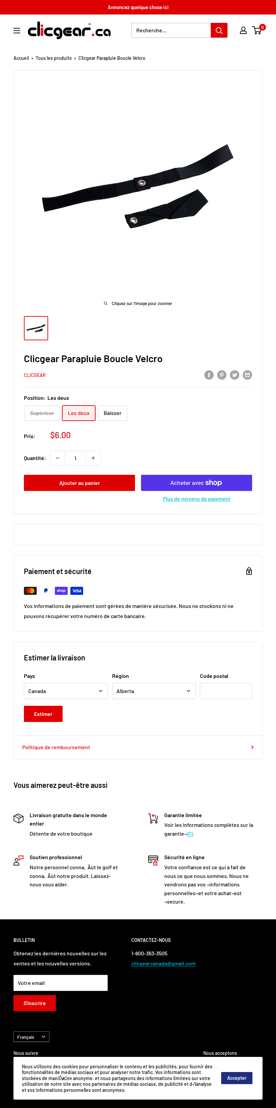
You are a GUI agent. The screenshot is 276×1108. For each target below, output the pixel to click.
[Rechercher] (219, 30)
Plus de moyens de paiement (197, 498)
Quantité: (35, 458)
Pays (29, 676)
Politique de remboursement (56, 747)
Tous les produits (54, 58)
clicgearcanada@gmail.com (163, 963)
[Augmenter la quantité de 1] (93, 458)
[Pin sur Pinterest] (222, 374)
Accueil (21, 58)
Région (120, 676)
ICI (190, 833)
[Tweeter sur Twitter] (234, 374)
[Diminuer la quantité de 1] (57, 458)
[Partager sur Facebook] (209, 374)
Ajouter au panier (79, 483)
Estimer (43, 714)
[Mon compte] (243, 30)
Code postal (214, 676)
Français (25, 1037)
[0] (257, 30)
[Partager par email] (247, 374)
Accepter (236, 1078)
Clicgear (35, 375)
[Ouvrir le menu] (16, 30)
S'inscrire (35, 1003)
